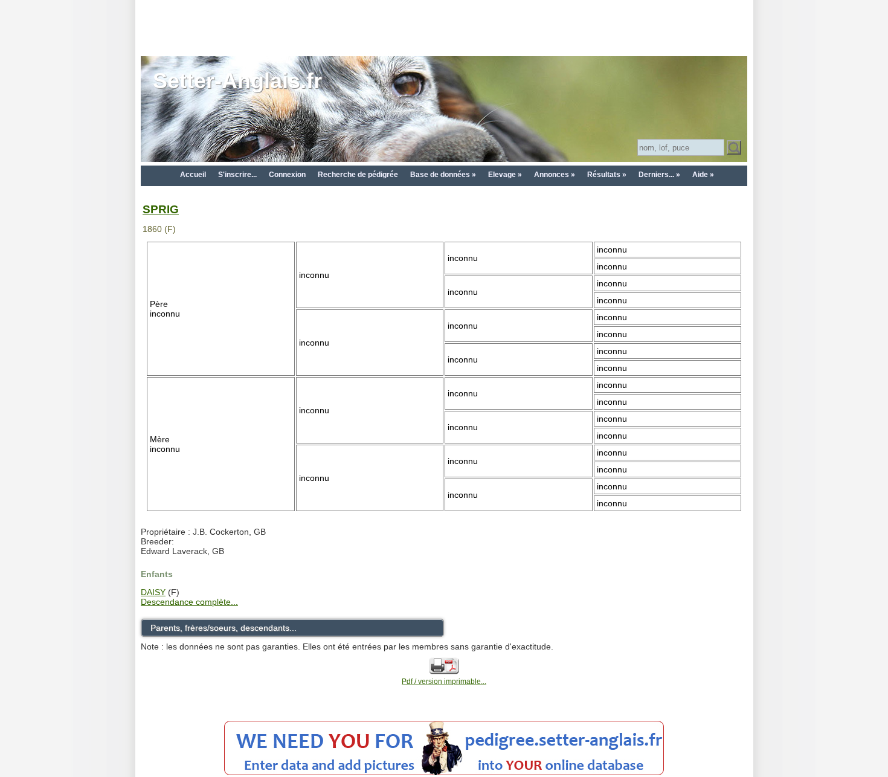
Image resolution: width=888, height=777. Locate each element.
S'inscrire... (237, 174)
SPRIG (161, 209)
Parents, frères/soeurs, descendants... (223, 628)
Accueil (193, 174)
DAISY (153, 592)
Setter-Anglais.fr (237, 80)
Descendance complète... (189, 602)
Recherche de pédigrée (358, 174)
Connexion (287, 174)
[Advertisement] (444, 27)
